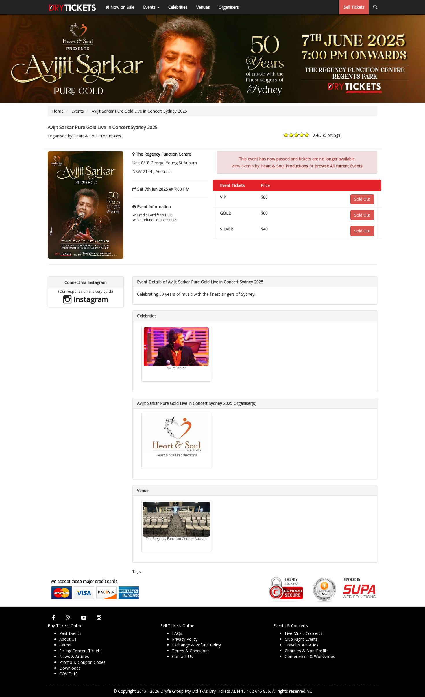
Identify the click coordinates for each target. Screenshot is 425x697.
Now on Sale (121, 7)
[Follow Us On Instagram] (99, 617)
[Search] (375, 7)
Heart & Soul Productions (97, 136)
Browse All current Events (339, 166)
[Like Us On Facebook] (54, 617)
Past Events (70, 633)
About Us (68, 639)
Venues (203, 7)
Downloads (70, 668)
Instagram (90, 299)
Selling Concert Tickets (80, 650)
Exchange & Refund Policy (196, 645)
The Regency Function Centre (163, 154)
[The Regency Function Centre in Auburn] (176, 519)
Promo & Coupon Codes (82, 662)
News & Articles (74, 656)
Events (150, 7)
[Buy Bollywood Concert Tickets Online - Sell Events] (72, 7)
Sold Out (362, 199)
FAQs (177, 633)
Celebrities (178, 7)
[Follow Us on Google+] (68, 617)
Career (65, 645)
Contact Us (182, 656)
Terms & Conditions (191, 650)
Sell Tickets (354, 7)
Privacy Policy (184, 639)
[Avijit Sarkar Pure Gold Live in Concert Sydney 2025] (85, 204)
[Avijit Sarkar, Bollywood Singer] (176, 346)
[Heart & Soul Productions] (176, 433)
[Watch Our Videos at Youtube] (84, 617)
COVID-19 (68, 673)
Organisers (229, 7)
